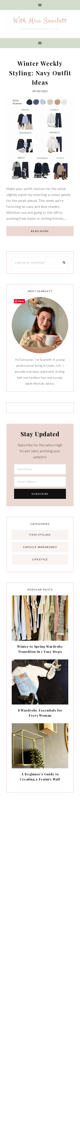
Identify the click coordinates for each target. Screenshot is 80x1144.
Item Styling (40, 534)
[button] (40, 5)
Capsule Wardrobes (40, 547)
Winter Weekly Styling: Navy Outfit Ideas (40, 72)
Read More (40, 231)
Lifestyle (40, 559)
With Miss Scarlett (40, 20)
